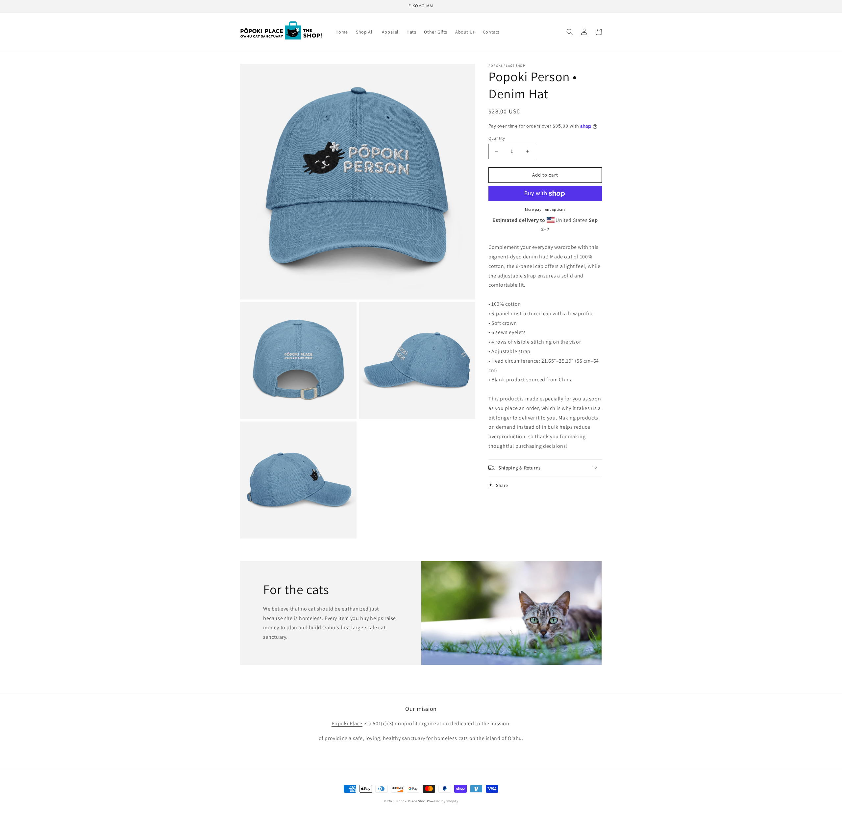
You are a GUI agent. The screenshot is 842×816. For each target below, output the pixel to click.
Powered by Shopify (442, 801)
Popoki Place (347, 723)
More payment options (545, 209)
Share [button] (502, 485)
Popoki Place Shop (411, 801)
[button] (569, 32)
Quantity (496, 138)
